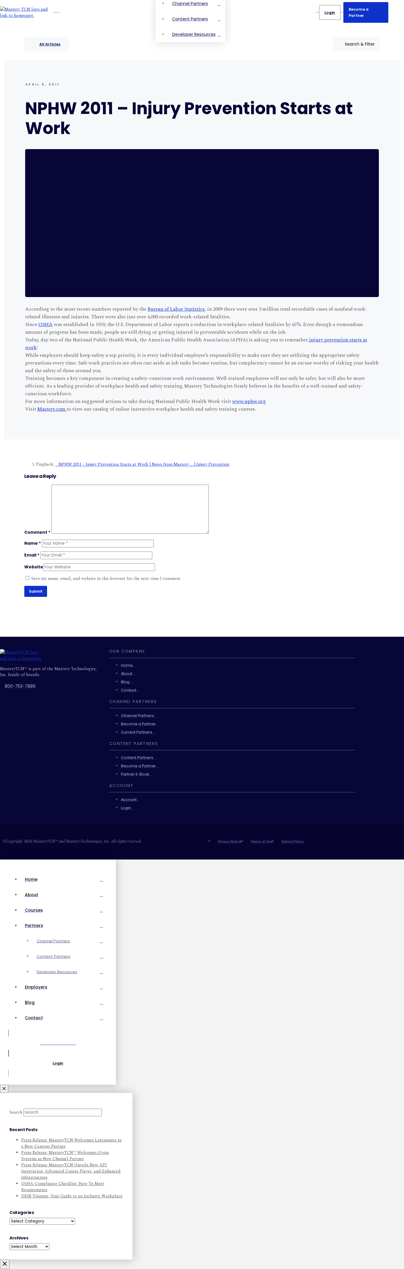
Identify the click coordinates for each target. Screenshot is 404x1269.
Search (15, 1112)
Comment (37, 532)
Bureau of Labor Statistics (176, 309)
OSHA (45, 324)
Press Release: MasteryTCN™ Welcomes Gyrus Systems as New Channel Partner (65, 1155)
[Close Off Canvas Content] (4, 1089)
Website (33, 567)
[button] (356, 44)
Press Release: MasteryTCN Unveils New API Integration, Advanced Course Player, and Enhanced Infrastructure (71, 1171)
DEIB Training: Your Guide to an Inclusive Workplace (71, 1196)
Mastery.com (52, 409)
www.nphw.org (249, 401)
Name (32, 543)
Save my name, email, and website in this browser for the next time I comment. (106, 578)
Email (31, 555)
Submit (36, 591)
